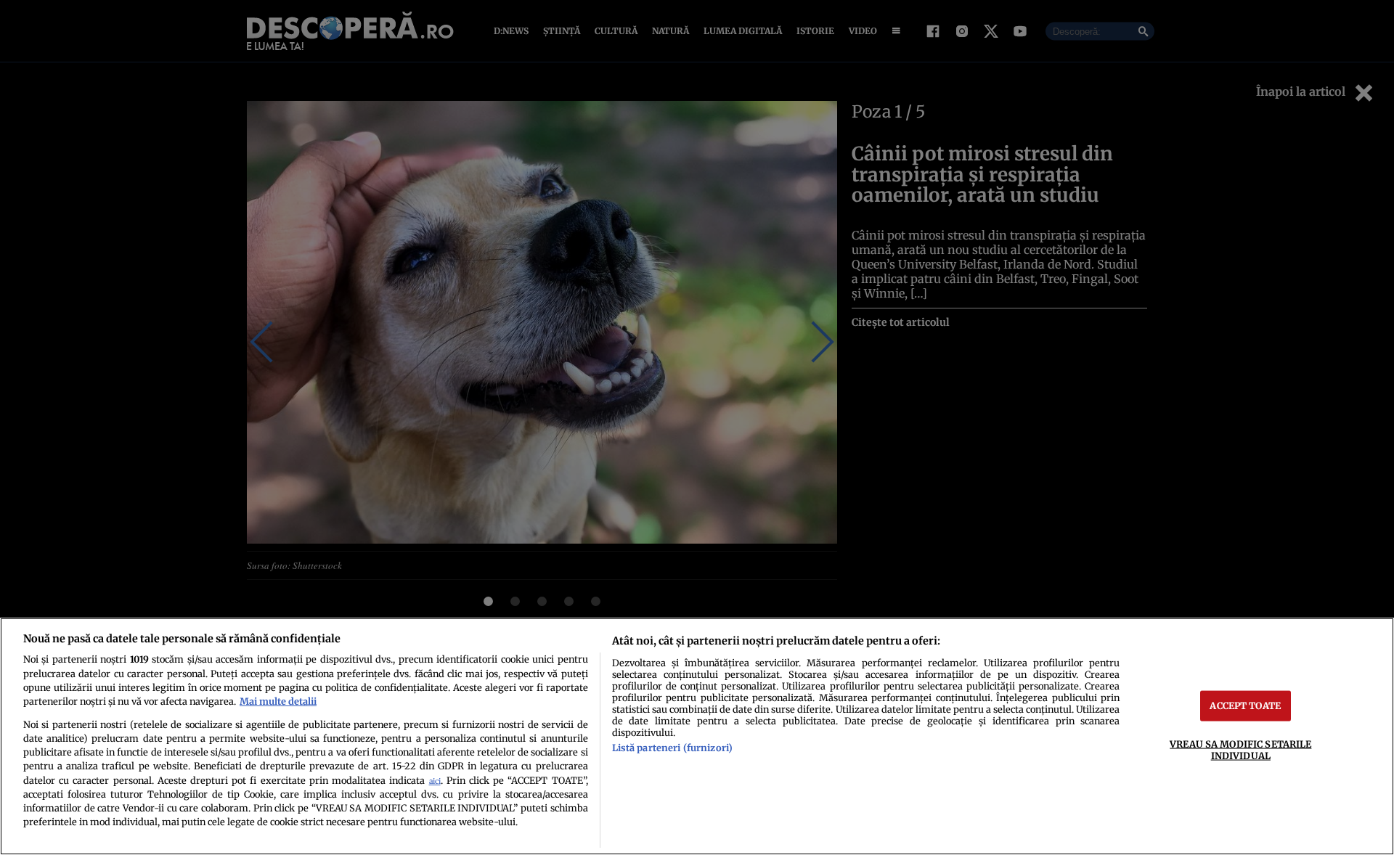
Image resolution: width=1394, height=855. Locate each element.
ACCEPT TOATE (1245, 705)
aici (435, 781)
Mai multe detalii (278, 701)
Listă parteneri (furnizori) (672, 747)
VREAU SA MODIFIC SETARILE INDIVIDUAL (1240, 749)
